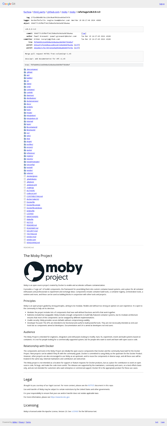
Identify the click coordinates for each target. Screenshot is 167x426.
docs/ (29, 104)
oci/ (28, 133)
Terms (28, 422)
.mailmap (30, 187)
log (83, 33)
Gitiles (14, 422)
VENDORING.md (33, 242)
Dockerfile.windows (34, 208)
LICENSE (30, 213)
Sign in (162, 4)
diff (77, 45)
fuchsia (27, 11)
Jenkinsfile (30, 211)
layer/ (29, 124)
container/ (31, 89)
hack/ (29, 109)
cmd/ (29, 86)
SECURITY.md (32, 231)
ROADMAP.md (32, 228)
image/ (29, 112)
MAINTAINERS (32, 216)
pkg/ (28, 138)
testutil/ (30, 167)
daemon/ (30, 95)
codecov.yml (32, 193)
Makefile (30, 219)
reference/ (31, 153)
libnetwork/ (31, 130)
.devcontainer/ (32, 69)
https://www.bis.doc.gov (60, 397)
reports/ (30, 159)
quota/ (29, 150)
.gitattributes (32, 179)
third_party (39, 11)
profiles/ (30, 144)
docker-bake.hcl (33, 199)
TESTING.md (32, 234)
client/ (29, 84)
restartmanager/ (33, 161)
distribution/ (31, 98)
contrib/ (30, 92)
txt (156, 422)
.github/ (30, 72)
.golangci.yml (32, 185)
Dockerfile (31, 202)
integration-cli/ (32, 118)
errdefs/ (30, 107)
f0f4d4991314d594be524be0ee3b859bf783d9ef (53, 42)
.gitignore (30, 182)
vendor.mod (31, 236)
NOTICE (30, 222)
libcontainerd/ (32, 127)
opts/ (29, 135)
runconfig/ (31, 164)
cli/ (28, 81)
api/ (28, 75)
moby (64, 11)
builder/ (30, 78)
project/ (30, 147)
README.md (32, 225)
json (163, 422)
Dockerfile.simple (33, 205)
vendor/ (30, 170)
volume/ (30, 173)
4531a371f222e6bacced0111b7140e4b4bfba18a (53, 45)
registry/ (30, 156)
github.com (53, 11)
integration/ (31, 115)
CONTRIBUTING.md (35, 196)
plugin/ (29, 141)
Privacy (21, 422)
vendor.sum (31, 239)
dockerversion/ (32, 101)
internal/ (30, 121)
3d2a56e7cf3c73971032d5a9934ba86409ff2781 (53, 48)
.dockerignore (32, 176)
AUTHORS (31, 190)
